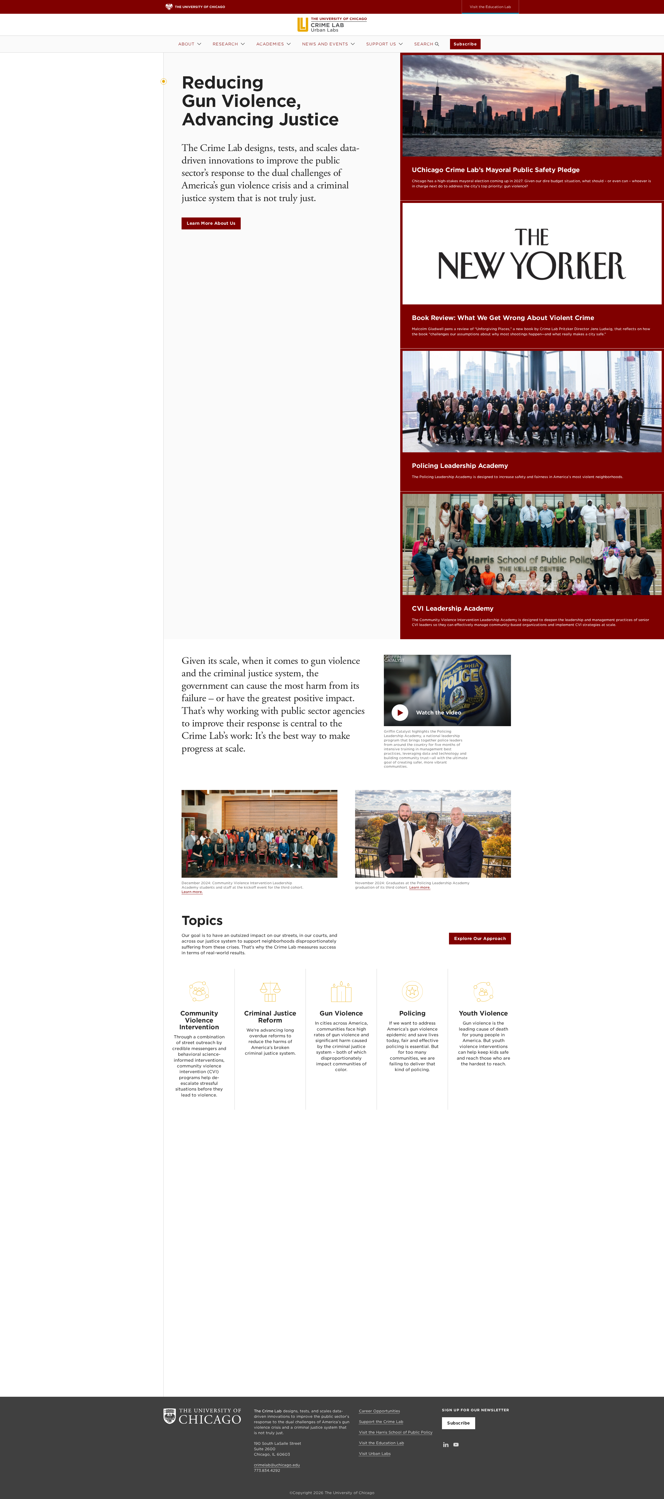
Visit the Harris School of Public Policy (396, 1432)
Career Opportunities (379, 1411)
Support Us (381, 44)
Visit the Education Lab (381, 1443)
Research (225, 44)
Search (423, 44)
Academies (270, 44)
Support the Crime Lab (381, 1422)
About (186, 44)
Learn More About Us (211, 223)
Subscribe (465, 44)
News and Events (325, 44)
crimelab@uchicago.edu (277, 1465)
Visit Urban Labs (375, 1454)
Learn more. (192, 892)
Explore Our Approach (480, 938)
